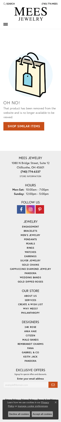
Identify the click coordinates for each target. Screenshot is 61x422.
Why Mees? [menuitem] (30, 308)
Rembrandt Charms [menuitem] (31, 343)
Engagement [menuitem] (30, 226)
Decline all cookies (19, 414)
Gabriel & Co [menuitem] (30, 352)
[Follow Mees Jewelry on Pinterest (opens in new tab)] (40, 209)
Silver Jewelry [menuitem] (30, 260)
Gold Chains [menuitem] (30, 264)
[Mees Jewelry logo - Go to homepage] (30, 14)
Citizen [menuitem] (30, 335)
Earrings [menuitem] (30, 256)
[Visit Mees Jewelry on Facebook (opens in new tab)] (21, 209)
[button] (9, 4)
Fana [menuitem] (30, 348)
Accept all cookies (42, 414)
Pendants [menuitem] (30, 239)
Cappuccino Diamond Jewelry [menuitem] (30, 268)
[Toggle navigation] (5, 24)
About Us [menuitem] (30, 295)
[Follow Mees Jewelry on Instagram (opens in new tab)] (30, 209)
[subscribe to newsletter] (53, 385)
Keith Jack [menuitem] (30, 356)
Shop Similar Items (24, 126)
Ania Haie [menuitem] (30, 331)
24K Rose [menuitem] (30, 327)
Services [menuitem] (30, 300)
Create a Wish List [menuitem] (30, 304)
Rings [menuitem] (30, 247)
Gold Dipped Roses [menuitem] (30, 281)
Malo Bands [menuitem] (30, 339)
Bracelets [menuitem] (30, 230)
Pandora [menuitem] (30, 273)
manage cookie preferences (33, 406)
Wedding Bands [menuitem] (30, 277)
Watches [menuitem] (30, 252)
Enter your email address (30, 378)
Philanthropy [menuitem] (30, 312)
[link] (49, 4)
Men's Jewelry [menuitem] (30, 235)
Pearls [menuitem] (30, 243)
